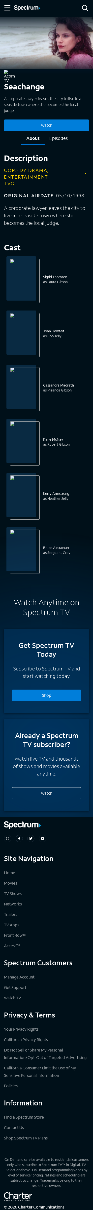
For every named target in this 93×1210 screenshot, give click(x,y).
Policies (11, 1085)
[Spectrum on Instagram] (7, 838)
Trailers (10, 914)
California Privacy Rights (26, 1039)
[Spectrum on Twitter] (30, 838)
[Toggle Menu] (7, 8)
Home (9, 872)
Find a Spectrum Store (24, 1117)
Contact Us (14, 1127)
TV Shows (13, 893)
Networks (13, 903)
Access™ (12, 945)
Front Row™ (15, 935)
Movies (10, 883)
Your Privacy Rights (21, 1029)
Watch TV (12, 997)
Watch (46, 125)
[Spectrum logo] (27, 8)
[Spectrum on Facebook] (19, 838)
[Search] (85, 8)
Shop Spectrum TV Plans (26, 1137)
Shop (46, 695)
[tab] (33, 140)
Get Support (15, 987)
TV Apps (11, 924)
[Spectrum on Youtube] (42, 838)
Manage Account (19, 976)
